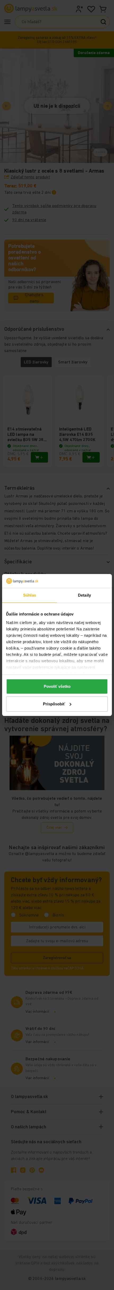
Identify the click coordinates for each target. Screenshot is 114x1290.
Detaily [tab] (84, 595)
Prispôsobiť (54, 704)
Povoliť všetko (57, 686)
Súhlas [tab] (29, 595)
